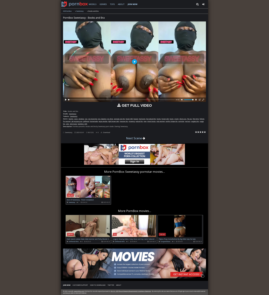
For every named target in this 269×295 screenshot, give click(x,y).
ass (86, 119)
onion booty (151, 121)
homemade (94, 121)
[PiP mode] (199, 99)
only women (160, 121)
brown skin (165, 119)
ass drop (110, 119)
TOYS (112, 4)
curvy (76, 119)
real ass (187, 121)
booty (159, 119)
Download (106, 132)
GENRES (103, 4)
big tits (71, 119)
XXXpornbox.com (74, 4)
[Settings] (196, 99)
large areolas (103, 121)
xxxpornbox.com (79, 291)
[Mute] (182, 99)
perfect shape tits (172, 121)
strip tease (73, 124)
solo (67, 124)
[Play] (65, 99)
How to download (97, 285)
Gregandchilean (165, 241)
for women (67, 121)
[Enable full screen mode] (203, 99)
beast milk (129, 119)
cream (176, 119)
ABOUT (121, 4)
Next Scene (134, 138)
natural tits (139, 121)
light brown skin (113, 121)
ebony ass (182, 119)
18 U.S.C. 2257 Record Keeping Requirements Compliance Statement (130, 291)
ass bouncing (92, 119)
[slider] (121, 100)
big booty (142, 119)
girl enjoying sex (76, 121)
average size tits (119, 119)
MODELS (92, 4)
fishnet (202, 119)
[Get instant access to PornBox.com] (134, 278)
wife (85, 124)
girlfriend (86, 121)
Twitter (111, 285)
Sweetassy (80, 11)
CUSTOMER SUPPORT (80, 285)
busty (171, 119)
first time (196, 119)
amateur (81, 119)
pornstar (181, 121)
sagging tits (195, 121)
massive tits (124, 121)
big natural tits (151, 119)
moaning (132, 121)
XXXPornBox (67, 11)
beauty (136, 119)
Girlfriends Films (74, 241)
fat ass (189, 119)
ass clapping (102, 119)
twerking (81, 124)
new (145, 121)
